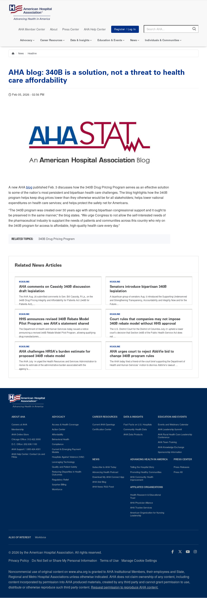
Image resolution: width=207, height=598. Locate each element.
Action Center (58, 429)
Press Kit (178, 472)
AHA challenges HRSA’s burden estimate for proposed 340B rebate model (54, 353)
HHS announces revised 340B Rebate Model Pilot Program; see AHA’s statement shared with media (54, 323)
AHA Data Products (133, 434)
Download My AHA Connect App (108, 476)
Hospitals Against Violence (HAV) (68, 456)
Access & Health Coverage (65, 424)
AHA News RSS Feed (103, 486)
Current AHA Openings (103, 424)
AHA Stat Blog (99, 481)
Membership (18, 429)
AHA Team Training (167, 442)
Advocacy (26, 40)
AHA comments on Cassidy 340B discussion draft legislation (54, 288)
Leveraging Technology (63, 461)
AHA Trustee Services (141, 507)
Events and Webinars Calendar (173, 424)
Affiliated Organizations (146, 487)
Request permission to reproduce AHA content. (124, 587)
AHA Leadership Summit (170, 429)
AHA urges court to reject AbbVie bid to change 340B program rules (142, 353)
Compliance (57, 444)
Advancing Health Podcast (105, 472)
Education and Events (172, 416)
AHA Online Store (20, 434)
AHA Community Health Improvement (141, 478)
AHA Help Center (95, 29)
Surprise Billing (59, 484)
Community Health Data (135, 429)
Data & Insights (79, 40)
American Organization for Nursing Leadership (147, 514)
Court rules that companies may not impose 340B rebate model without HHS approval (145, 321)
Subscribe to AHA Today (104, 466)
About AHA (18, 416)
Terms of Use (109, 560)
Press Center (70, 29)
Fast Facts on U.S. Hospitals (138, 424)
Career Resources (51, 40)
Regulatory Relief (60, 479)
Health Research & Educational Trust (145, 496)
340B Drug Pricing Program (56, 238)
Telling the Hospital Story (142, 466)
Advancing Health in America (149, 459)
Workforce (57, 489)
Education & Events (109, 40)
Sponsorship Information (170, 451)
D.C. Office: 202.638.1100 (24, 444)
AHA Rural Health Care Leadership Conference (175, 436)
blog (29, 187)
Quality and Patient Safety (64, 466)
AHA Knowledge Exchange (171, 447)
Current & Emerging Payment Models (66, 451)
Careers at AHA (19, 424)
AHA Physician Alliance (141, 502)
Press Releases (181, 466)
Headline (32, 53)
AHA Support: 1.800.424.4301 (26, 449)
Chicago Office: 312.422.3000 (26, 439)
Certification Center (101, 429)
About (53, 29)
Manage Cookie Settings (139, 560)
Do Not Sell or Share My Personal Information (64, 560)
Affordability (57, 434)
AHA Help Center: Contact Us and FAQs (28, 455)
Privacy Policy (18, 560)
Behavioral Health (60, 439)
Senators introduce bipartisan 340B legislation (138, 288)
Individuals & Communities (162, 40)
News (133, 40)
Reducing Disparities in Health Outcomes (66, 473)
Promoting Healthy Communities (146, 472)
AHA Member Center (31, 29)
